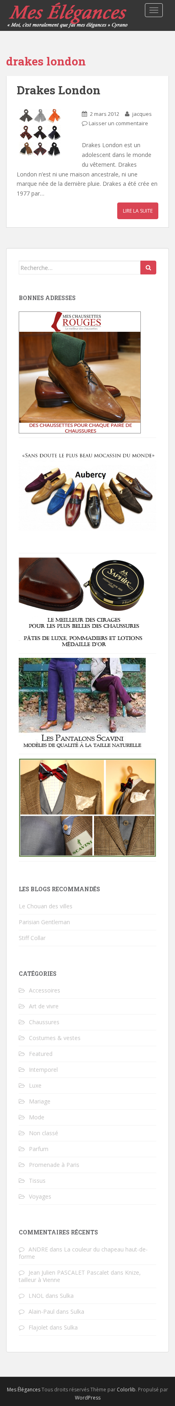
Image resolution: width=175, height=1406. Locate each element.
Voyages (40, 1196)
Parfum (38, 1149)
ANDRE (38, 1249)
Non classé (43, 1133)
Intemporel (43, 1069)
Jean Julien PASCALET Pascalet (68, 1272)
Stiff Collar (32, 938)
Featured (40, 1054)
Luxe (35, 1085)
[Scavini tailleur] (87, 807)
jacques (142, 114)
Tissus (37, 1180)
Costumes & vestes (55, 1038)
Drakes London (59, 90)
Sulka (67, 1295)
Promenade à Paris (54, 1165)
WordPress (88, 1397)
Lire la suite (138, 210)
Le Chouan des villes (45, 906)
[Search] (148, 267)
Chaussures (44, 1022)
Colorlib (126, 1389)
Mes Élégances (23, 1389)
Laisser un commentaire (118, 123)
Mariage (39, 1101)
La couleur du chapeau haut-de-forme (83, 1252)
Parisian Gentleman (44, 922)
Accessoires (44, 990)
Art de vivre (44, 1006)
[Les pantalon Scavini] (82, 703)
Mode (36, 1117)
